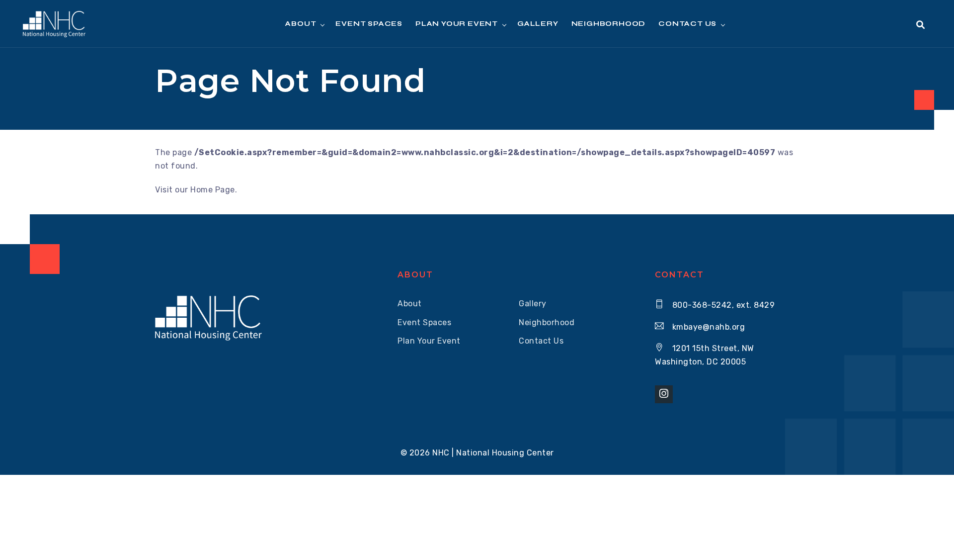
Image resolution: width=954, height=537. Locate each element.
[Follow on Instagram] (664, 394)
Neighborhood (608, 23)
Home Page (212, 189)
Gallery (537, 23)
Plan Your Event (429, 341)
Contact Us (687, 23)
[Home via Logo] (54, 24)
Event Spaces (368, 23)
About (410, 303)
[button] (920, 25)
